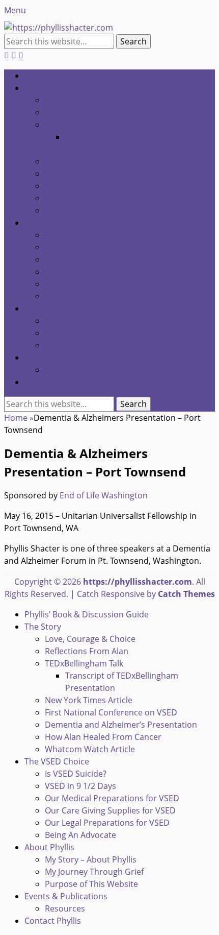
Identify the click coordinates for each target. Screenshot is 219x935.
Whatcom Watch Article (90, 210)
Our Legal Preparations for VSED (107, 284)
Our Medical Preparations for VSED (112, 259)
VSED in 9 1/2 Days (80, 247)
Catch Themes (186, 594)
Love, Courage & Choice (90, 100)
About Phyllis (49, 308)
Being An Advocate (80, 296)
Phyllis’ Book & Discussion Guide (86, 75)
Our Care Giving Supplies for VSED (110, 271)
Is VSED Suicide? (75, 235)
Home (19, 417)
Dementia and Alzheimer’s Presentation (121, 185)
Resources (65, 369)
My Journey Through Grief (94, 333)
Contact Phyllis (52, 382)
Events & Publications (65, 357)
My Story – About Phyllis (90, 320)
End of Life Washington (104, 495)
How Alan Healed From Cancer (103, 198)
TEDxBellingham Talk (84, 124)
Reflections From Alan (86, 112)
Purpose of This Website (91, 345)
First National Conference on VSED (111, 173)
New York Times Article (88, 161)
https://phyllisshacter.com (137, 581)
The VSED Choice (56, 222)
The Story (42, 87)
